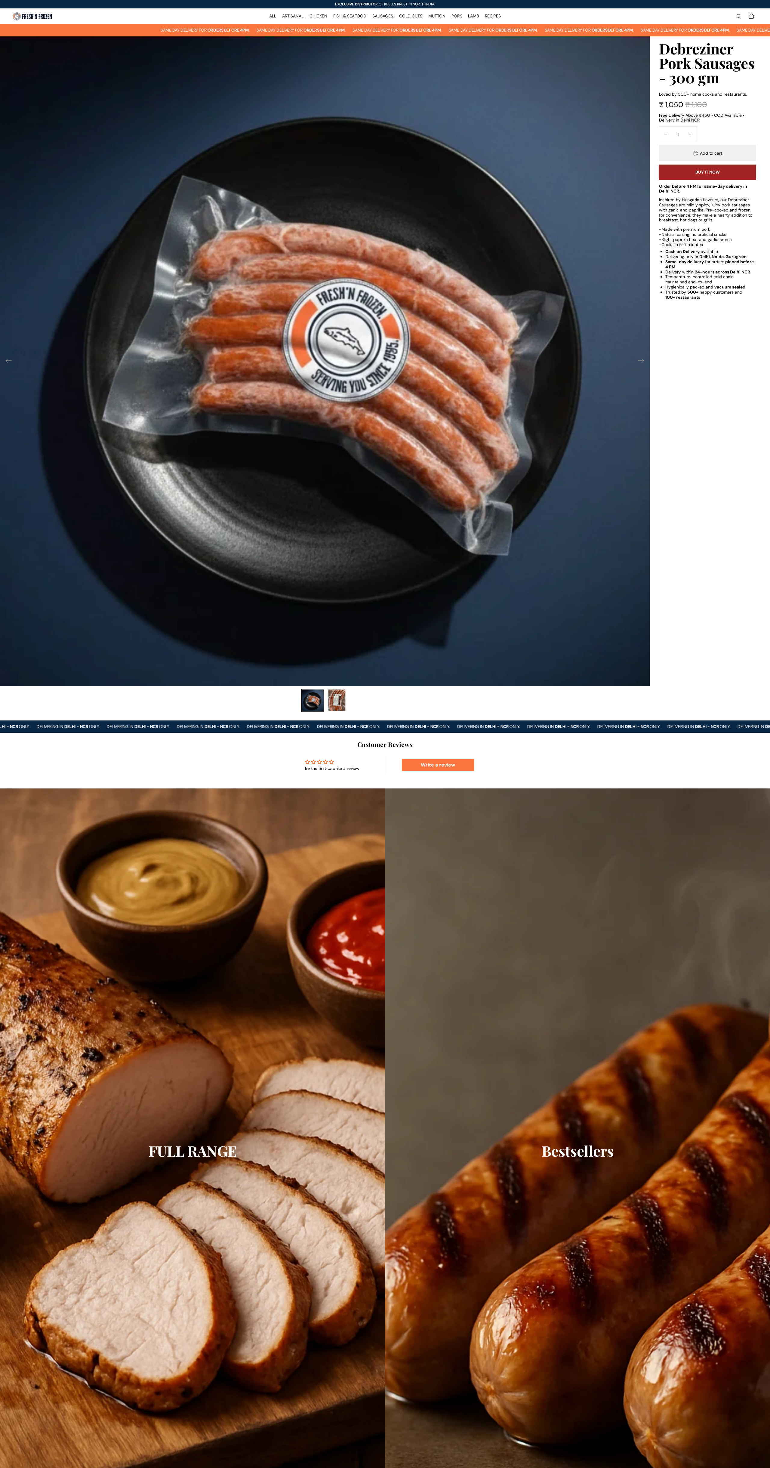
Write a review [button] (438, 765)
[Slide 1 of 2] (313, 700)
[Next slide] (643, 361)
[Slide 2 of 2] (337, 700)
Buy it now (707, 172)
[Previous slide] (7, 361)
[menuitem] (272, 16)
